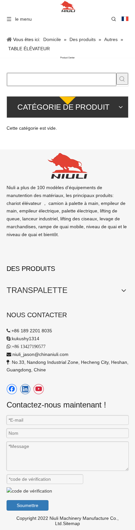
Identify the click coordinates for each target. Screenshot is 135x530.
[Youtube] (38, 389)
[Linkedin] (25, 389)
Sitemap (71, 523)
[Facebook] (12, 389)
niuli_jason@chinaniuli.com (40, 354)
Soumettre (27, 505)
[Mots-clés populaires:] (122, 79)
